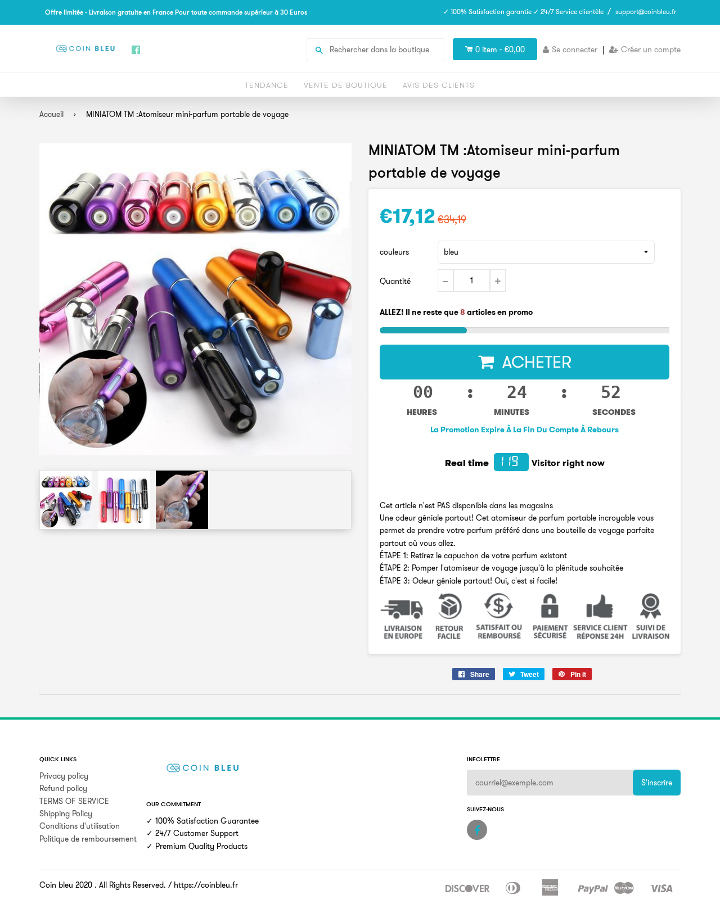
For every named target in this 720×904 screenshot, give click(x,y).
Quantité (395, 281)
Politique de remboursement (88, 839)
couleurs (394, 252)
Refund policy (63, 788)
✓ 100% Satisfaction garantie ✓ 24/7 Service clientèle (523, 11)
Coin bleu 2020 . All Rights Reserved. (102, 885)
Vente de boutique (346, 85)
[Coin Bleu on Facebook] (477, 830)
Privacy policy (63, 776)
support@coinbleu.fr (645, 11)
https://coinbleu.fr (206, 885)
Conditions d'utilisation (79, 826)
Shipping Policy (65, 813)
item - (500, 49)
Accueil (51, 114)
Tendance (267, 85)
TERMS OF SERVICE (74, 801)
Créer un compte (651, 49)
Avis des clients (439, 85)
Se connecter (574, 49)
